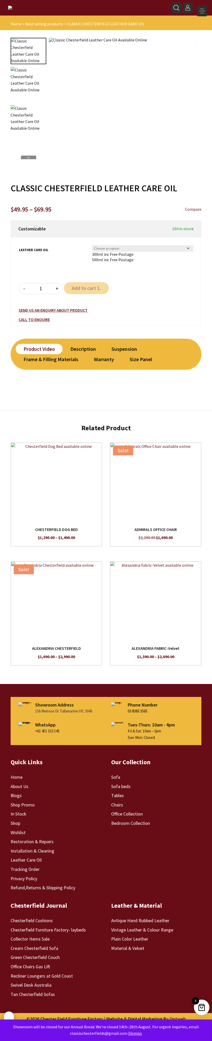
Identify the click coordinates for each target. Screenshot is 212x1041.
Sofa (115, 777)
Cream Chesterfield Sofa (34, 948)
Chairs (117, 805)
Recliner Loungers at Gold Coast (42, 976)
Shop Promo (23, 805)
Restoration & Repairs (32, 842)
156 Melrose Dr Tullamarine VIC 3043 (63, 711)
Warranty (104, 359)
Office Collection (127, 814)
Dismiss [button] (135, 1033)
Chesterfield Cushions (32, 920)
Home (16, 23)
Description (83, 349)
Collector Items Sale (30, 939)
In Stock (18, 814)
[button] (202, 11)
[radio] (142, 254)
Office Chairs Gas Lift (30, 967)
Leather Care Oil (26, 860)
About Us (19, 786)
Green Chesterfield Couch (35, 957)
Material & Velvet (127, 948)
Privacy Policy (24, 879)
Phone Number (142, 705)
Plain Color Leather (129, 939)
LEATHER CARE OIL (33, 249)
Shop (15, 823)
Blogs (16, 795)
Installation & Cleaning (32, 851)
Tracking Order (25, 869)
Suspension (124, 349)
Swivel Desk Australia (31, 985)
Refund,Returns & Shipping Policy (43, 888)
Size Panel (141, 359)
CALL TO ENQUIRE (34, 319)
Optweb (178, 1019)
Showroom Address (54, 705)
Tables (117, 795)
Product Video (39, 349)
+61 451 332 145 (47, 731)
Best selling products (44, 23)
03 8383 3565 (137, 711)
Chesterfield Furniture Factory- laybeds (48, 930)
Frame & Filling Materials (51, 359)
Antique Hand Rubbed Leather (140, 920)
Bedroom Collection (130, 823)
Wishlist (18, 832)
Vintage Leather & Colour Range (142, 930)
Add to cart (84, 288)
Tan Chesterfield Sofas (33, 994)
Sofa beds (121, 786)
